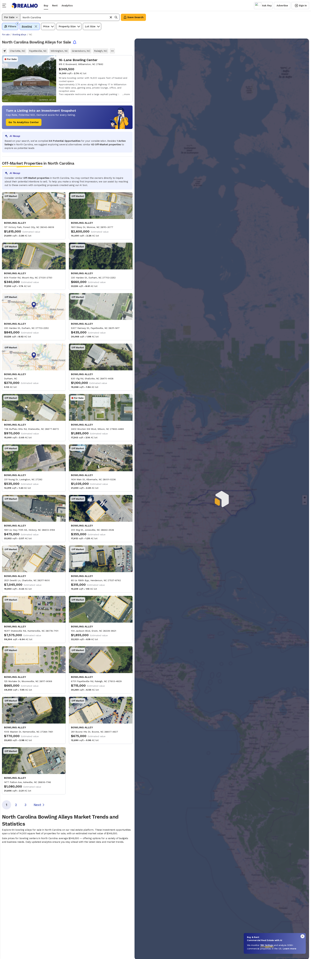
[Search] (116, 17)
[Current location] (4, 51)
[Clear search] (110, 17)
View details (67, 78)
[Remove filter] (36, 26)
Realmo (25, 5)
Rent (55, 5)
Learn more (289, 948)
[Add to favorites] (52, 59)
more (127, 94)
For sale (5, 34)
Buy (46, 5)
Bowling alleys (19, 34)
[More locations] (112, 51)
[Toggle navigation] (5, 5)
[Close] (302, 936)
